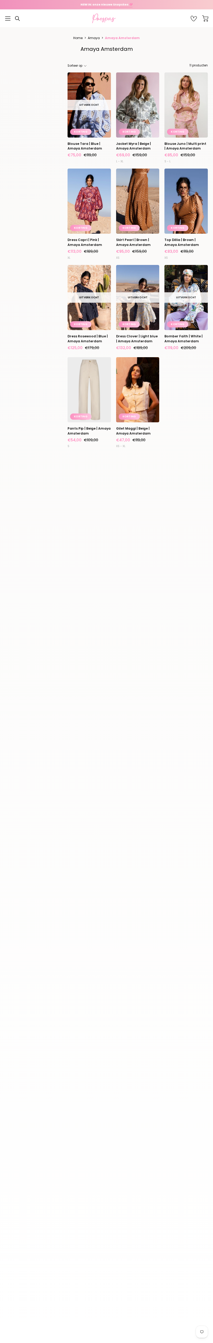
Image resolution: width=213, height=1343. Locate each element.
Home (78, 38)
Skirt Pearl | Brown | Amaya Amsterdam (133, 242)
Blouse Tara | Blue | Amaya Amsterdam (85, 146)
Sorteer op (75, 66)
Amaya (94, 38)
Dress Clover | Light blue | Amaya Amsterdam (137, 338)
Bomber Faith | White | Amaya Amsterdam (183, 338)
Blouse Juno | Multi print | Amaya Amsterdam (185, 146)
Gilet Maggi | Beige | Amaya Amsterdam (133, 430)
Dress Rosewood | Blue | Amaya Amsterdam (88, 338)
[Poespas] (106, 18)
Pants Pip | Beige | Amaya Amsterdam (89, 430)
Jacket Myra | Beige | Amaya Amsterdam (133, 146)
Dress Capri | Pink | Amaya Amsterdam (85, 242)
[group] (106, 4)
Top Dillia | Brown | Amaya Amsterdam (181, 242)
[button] (17, 18)
